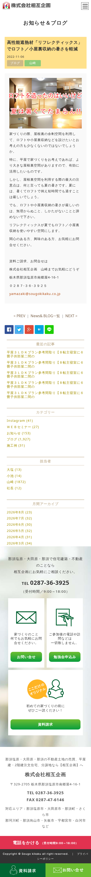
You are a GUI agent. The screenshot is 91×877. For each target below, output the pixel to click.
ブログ (12, 439)
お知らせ (14, 433)
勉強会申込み (65, 656)
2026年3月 (15, 543)
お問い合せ (26, 656)
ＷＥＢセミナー (19, 427)
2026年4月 (15, 537)
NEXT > (71, 316)
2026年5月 (15, 530)
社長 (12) (14, 488)
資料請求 (45, 724)
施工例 (12, 445)
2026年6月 (15, 524)
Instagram (16, 420)
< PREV (19, 316)
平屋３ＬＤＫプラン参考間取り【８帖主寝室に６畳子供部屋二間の (45, 354)
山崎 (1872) (16, 482)
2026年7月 (15, 518)
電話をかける (45, 842)
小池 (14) (14, 476)
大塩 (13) (14, 469)
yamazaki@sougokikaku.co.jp (35, 293)
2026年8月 (15, 512)
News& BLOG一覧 (45, 316)
